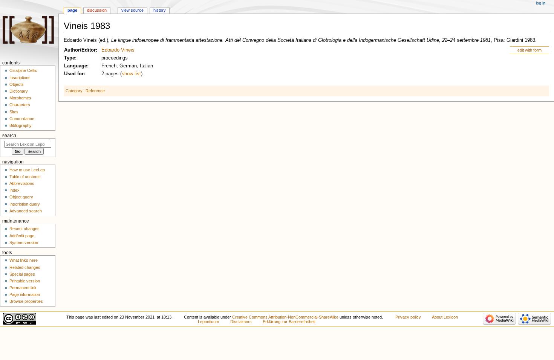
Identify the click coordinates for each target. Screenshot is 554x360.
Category (74, 90)
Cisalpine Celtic (23, 70)
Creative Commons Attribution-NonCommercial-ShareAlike (285, 317)
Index (14, 190)
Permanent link (23, 287)
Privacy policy (408, 317)
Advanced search (25, 211)
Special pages (22, 274)
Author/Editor (80, 50)
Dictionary (18, 91)
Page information (24, 294)
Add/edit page (21, 235)
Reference (95, 90)
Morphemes (20, 98)
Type (69, 58)
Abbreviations (21, 183)
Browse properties (26, 301)
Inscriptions (20, 77)
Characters (19, 104)
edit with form (529, 50)
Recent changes (24, 228)
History (159, 10)
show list (131, 73)
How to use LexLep (27, 170)
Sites (13, 112)
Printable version (24, 281)
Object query (21, 197)
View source (132, 10)
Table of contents (25, 176)
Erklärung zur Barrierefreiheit (289, 321)
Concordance (21, 118)
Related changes (24, 267)
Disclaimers (241, 321)
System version (23, 242)
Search (9, 135)
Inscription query (24, 204)
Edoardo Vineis (118, 50)
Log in (540, 3)
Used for (74, 73)
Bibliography (20, 125)
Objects (16, 84)
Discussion (97, 10)
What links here (23, 260)
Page (72, 10)
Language (75, 66)
